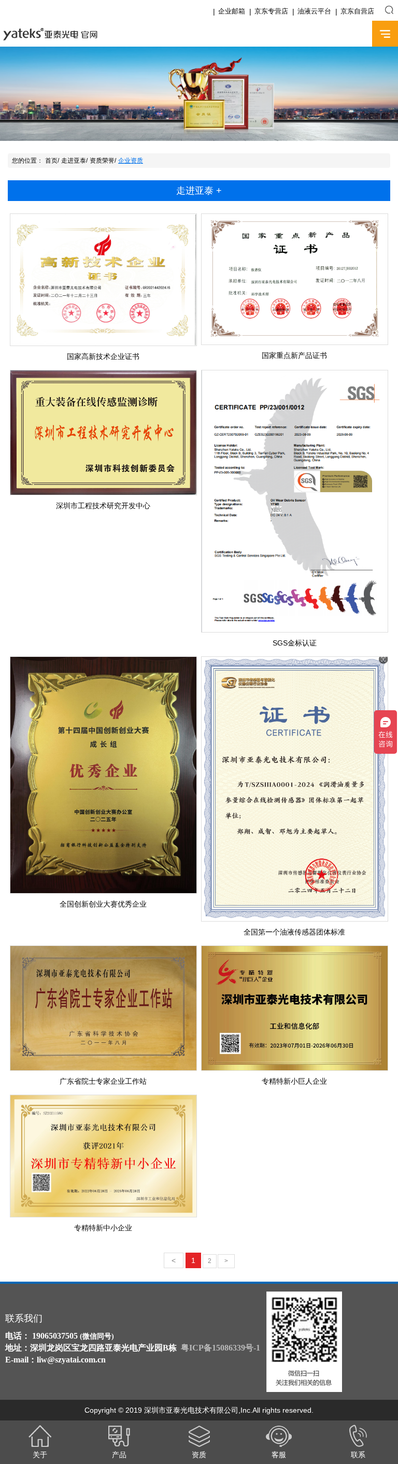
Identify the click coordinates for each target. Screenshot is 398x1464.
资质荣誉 (102, 160)
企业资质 (130, 160)
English (355, 34)
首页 (51, 160)
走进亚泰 (73, 160)
